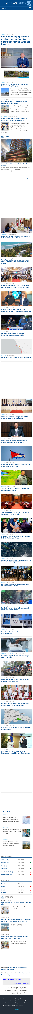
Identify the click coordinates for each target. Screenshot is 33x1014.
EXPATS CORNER (9, 897)
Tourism (4, 234)
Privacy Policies (17, 983)
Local (3, 34)
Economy (4, 116)
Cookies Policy (26, 983)
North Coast (5, 258)
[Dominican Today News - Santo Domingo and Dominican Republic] (16, 3)
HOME (4, 979)
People (3, 486)
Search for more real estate (15, 179)
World (3, 355)
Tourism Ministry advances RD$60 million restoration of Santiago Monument (11, 843)
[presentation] (29, 136)
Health (3, 438)
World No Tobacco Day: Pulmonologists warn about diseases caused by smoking (11, 819)
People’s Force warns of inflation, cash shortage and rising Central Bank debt (12, 831)
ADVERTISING (11, 979)
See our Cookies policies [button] (15, 1005)
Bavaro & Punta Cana (8, 653)
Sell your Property (27, 179)
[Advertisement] (16, 18)
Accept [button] (16, 1009)
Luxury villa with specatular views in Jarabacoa (14, 163)
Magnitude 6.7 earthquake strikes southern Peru (16, 357)
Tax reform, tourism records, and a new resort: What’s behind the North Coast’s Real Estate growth (15, 261)
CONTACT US (19, 979)
